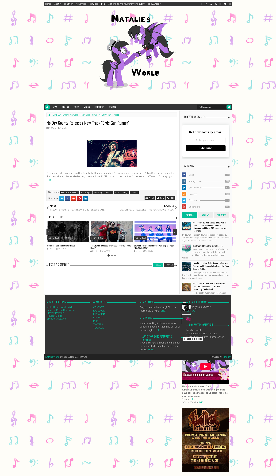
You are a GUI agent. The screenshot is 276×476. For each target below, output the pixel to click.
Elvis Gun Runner (68, 192)
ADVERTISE (81, 4)
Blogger (227, 357)
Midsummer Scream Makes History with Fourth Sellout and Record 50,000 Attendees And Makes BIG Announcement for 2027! (209, 227)
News (55, 107)
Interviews (99, 107)
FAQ (103, 4)
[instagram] (205, 4)
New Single (85, 192)
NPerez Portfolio (55, 313)
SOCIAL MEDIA (154, 4)
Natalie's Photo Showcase (61, 310)
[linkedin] (210, 4)
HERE (49, 180)
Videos (87, 107)
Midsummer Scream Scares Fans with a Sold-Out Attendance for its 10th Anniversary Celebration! (208, 286)
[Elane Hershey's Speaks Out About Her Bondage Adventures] (186, 319)
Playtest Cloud (54, 315)
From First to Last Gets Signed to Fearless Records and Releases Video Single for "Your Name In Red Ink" (211, 265)
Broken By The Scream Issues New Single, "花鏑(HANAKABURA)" (154, 247)
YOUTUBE (98, 327)
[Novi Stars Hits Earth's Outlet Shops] (186, 249)
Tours (76, 107)
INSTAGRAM (99, 314)
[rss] (215, 4)
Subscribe (205, 148)
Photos (65, 107)
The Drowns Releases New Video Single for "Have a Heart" (111, 247)
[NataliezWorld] (47, 107)
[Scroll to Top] (272, 470)
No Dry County (121, 192)
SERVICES (93, 4)
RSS (95, 321)
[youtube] (229, 4)
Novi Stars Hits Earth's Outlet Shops (207, 245)
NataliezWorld (52, 357)
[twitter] (225, 4)
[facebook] (201, 4)
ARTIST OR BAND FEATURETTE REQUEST (126, 4)
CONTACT (68, 4)
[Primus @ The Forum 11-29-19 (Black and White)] (186, 307)
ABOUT (57, 4)
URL (171, 198)
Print (162, 198)
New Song (98, 192)
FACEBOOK (99, 310)
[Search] (228, 107)
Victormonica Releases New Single (61, 245)
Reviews (112, 107)
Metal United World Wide (60, 307)
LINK (193, 399)
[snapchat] (220, 4)
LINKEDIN (98, 317)
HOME (48, 4)
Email (151, 198)
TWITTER (98, 324)
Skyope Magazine (56, 318)
